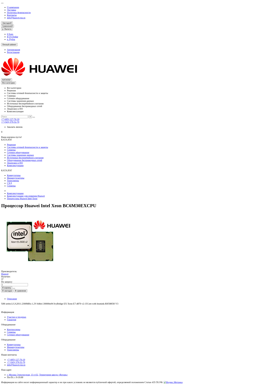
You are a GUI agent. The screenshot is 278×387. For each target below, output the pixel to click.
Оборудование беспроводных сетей (24, 160)
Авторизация (13, 49)
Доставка (11, 10)
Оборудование (8, 324)
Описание (12, 299)
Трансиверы (13, 180)
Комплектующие (15, 165)
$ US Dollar (12, 37)
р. (6, 29)
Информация (7, 312)
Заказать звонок (15, 127)
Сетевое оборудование (18, 152)
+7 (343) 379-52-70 (10, 122)
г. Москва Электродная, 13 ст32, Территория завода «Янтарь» (37, 375)
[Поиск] (34, 117)
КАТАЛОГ (6, 80)
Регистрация (13, 52)
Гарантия (11, 319)
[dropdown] (2, 3)
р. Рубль (11, 39)
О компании (13, 7)
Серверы (11, 150)
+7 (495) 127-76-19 (10, 119)
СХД (9, 183)
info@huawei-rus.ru (16, 18)
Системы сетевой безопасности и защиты (27, 147)
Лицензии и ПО (15, 163)
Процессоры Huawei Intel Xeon (22, 198)
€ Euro (10, 34)
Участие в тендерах (16, 317)
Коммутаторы (14, 175)
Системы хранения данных (20, 155)
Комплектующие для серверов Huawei (26, 196)
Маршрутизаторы (15, 178)
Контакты (12, 15)
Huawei (4, 274)
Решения (11, 144)
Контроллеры (13, 329)
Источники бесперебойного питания (25, 157)
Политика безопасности (19, 12)
